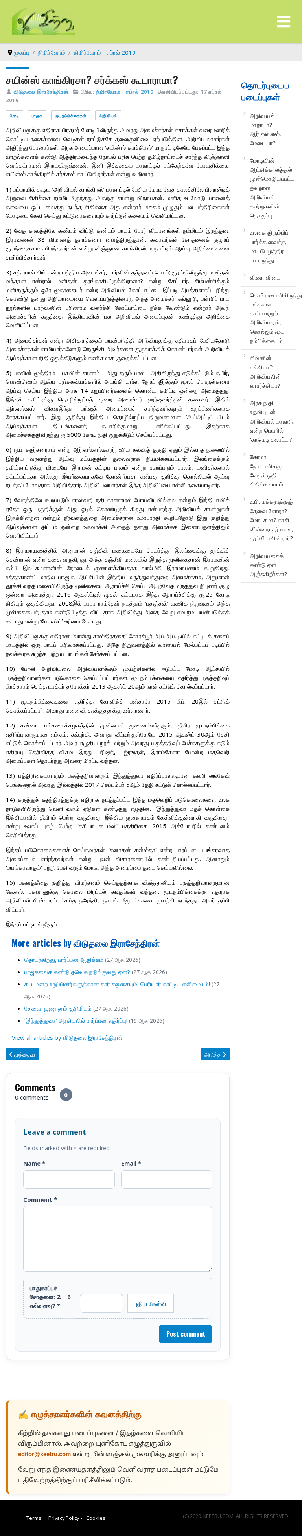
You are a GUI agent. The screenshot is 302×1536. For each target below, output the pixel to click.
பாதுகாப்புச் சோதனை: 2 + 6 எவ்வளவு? (50, 1296)
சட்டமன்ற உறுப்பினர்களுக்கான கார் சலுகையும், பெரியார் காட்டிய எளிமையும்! (117, 984)
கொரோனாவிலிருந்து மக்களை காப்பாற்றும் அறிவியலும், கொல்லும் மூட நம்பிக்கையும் (272, 317)
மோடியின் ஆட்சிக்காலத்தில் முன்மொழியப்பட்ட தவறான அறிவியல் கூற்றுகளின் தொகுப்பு (272, 188)
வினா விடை (265, 277)
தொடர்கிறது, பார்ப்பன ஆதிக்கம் (63, 959)
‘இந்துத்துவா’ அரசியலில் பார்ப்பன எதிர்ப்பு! (75, 1020)
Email (131, 1163)
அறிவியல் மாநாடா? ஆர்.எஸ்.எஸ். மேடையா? (265, 129)
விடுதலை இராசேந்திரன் (41, 91)
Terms (33, 1517)
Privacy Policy (63, 1517)
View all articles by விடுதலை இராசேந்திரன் (67, 1037)
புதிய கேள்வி (150, 1303)
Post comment (185, 1334)
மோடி (14, 115)
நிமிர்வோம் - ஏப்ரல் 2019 (124, 91)
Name (34, 1163)
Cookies (95, 1517)
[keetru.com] (44, 21)
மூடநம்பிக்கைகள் (71, 115)
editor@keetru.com (44, 1455)
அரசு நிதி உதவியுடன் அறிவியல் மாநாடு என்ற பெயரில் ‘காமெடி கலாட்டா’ (272, 421)
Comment (40, 1199)
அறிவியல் (108, 115)
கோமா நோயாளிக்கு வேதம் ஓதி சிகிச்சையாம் (266, 470)
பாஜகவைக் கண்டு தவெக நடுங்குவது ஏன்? (77, 972)
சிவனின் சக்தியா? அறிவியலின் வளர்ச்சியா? (265, 371)
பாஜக (37, 115)
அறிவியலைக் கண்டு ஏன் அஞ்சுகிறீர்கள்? (268, 565)
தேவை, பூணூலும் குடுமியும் (58, 1008)
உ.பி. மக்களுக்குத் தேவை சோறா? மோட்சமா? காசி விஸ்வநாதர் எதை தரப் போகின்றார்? (271, 519)
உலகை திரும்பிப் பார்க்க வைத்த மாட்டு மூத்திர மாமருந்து (269, 246)
